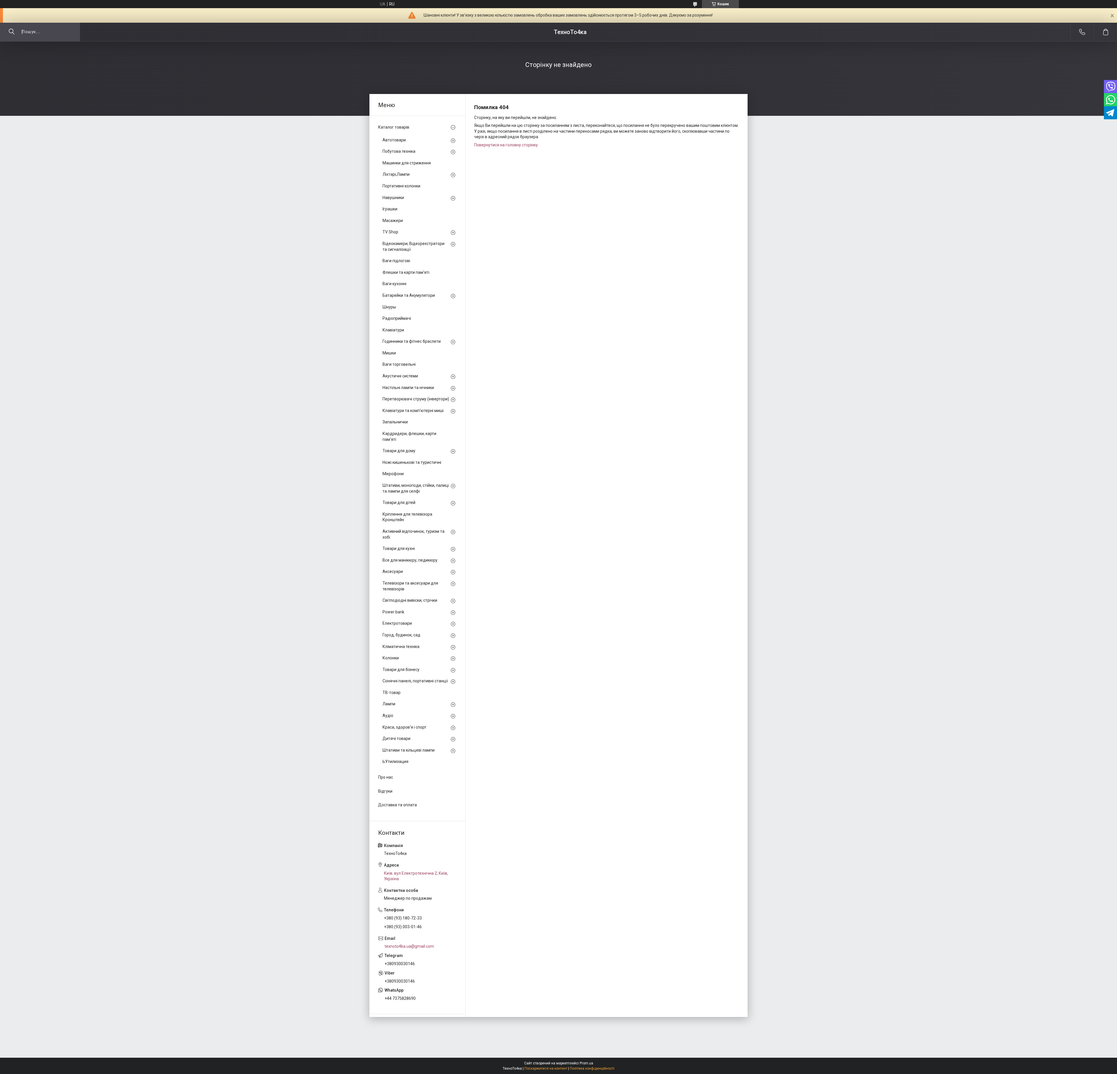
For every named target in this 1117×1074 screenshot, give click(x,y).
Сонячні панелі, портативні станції (415, 681)
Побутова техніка (399, 151)
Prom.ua (586, 1063)
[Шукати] (11, 32)
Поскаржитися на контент (545, 1068)
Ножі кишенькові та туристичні (412, 462)
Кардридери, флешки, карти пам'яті (409, 436)
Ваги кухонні (394, 283)
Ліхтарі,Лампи (396, 174)
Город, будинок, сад (401, 635)
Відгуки (385, 791)
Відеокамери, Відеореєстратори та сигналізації (413, 246)
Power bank (393, 612)
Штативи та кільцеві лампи (409, 750)
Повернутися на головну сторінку (506, 145)
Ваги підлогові (396, 260)
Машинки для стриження (407, 163)
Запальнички (395, 422)
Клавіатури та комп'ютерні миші (413, 410)
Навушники (393, 197)
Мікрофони (393, 473)
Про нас (385, 777)
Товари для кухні (399, 548)
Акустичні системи (400, 376)
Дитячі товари (396, 738)
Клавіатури (393, 330)
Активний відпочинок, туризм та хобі (413, 534)
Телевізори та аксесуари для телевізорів (410, 586)
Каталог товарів (393, 127)
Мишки (389, 353)
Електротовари (397, 623)
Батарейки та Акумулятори (409, 295)
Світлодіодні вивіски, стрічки (410, 600)
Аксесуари (393, 571)
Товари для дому (399, 450)
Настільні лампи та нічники (408, 387)
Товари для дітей (399, 502)
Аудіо (388, 715)
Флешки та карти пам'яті (406, 272)
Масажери (393, 220)
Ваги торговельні (399, 364)
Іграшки (390, 209)
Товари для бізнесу (401, 669)
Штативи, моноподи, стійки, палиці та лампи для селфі (416, 488)
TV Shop (390, 232)
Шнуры (389, 307)
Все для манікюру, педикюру (410, 560)
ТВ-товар (392, 692)
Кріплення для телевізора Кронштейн (407, 517)
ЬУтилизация (395, 761)
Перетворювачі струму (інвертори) (416, 399)
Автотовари (394, 140)
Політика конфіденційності (592, 1068)
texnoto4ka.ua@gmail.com (409, 946)
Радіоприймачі (397, 318)
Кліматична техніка (401, 646)
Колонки (391, 658)
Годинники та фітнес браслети (412, 341)
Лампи (389, 704)
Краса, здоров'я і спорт (404, 727)
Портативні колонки (401, 186)
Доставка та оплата (397, 805)
